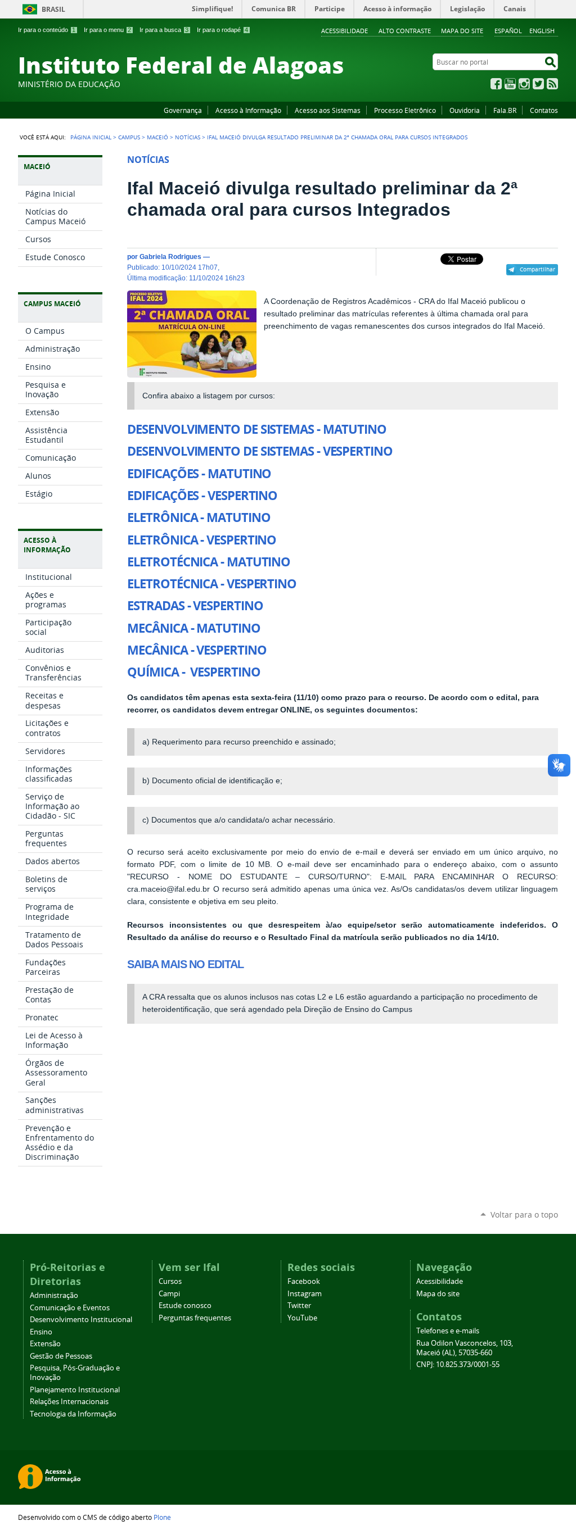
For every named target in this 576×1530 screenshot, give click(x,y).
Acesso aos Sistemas (328, 110)
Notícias (187, 137)
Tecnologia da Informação (73, 1414)
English (542, 30)
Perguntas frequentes (195, 1318)
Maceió (157, 137)
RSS (552, 83)
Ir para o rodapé (222, 29)
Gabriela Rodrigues (170, 256)
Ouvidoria (464, 110)
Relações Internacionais (69, 1401)
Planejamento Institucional (75, 1390)
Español (508, 30)
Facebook (496, 83)
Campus (129, 137)
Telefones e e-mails (447, 1331)
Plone (162, 1517)
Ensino (41, 1332)
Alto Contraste (405, 30)
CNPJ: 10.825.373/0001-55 (458, 1364)
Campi (169, 1294)
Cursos (170, 1281)
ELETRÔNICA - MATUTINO (198, 517)
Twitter (538, 83)
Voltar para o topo (524, 1214)
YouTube (510, 83)
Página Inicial (90, 137)
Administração (54, 1295)
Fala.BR (504, 110)
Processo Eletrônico (405, 110)
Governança (183, 110)
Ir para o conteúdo (46, 29)
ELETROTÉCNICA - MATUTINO (208, 561)
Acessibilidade (344, 30)
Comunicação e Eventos (70, 1308)
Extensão (45, 1344)
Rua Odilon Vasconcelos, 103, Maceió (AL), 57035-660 (464, 1348)
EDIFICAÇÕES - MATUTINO (199, 473)
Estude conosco (185, 1305)
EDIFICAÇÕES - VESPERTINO (202, 495)
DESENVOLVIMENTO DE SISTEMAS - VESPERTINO (259, 451)
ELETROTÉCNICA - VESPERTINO (211, 583)
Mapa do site (462, 30)
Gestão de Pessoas (61, 1356)
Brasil (53, 9)
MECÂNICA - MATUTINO (193, 628)
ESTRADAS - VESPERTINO (195, 605)
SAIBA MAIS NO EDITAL (185, 964)
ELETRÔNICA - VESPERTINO (201, 540)
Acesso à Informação (248, 110)
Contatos (544, 110)
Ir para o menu (107, 29)
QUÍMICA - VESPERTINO (193, 672)
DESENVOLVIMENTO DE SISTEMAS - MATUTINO (256, 429)
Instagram (524, 83)
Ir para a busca (164, 29)
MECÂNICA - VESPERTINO (196, 650)
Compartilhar (537, 269)
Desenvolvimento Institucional (81, 1319)
